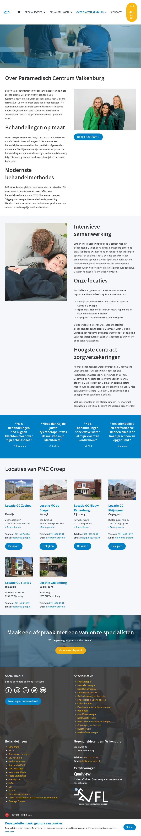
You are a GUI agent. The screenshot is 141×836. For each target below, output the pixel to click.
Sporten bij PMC (17, 764)
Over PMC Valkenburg (90, 12)
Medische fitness (17, 761)
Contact (116, 12)
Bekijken (13, 546)
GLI (10, 786)
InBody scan (15, 779)
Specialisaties (33, 12)
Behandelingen (59, 12)
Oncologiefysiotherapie (89, 725)
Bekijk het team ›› (88, 137)
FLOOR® (13, 790)
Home (19, 12)
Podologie (82, 710)
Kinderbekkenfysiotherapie (91, 696)
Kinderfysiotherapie (87, 692)
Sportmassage (16, 768)
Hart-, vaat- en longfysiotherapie (93, 721)
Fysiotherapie (84, 681)
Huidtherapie (84, 728)
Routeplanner (14, 527)
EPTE (11, 750)
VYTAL (12, 783)
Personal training (17, 775)
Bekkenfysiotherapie (87, 732)
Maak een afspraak (70, 650)
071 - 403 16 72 (91, 534)
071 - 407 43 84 (131, 12)
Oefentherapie (84, 703)
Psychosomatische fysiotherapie (93, 707)
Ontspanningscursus (19, 793)
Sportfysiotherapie (86, 688)
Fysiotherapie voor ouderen (91, 699)
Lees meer (9, 831)
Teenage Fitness (17, 801)
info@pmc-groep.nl (21, 537)
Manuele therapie (86, 685)
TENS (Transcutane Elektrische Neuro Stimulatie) (33, 797)
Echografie (14, 746)
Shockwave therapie (19, 754)
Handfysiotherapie (86, 714)
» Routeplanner (116, 527)
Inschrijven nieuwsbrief (23, 701)
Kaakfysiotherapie (86, 717)
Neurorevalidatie (17, 772)
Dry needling (15, 757)
